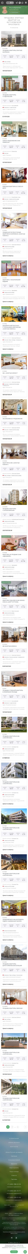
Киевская (6, 107)
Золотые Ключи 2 (16, 244)
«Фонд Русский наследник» (14, 1152)
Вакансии (14, 1163)
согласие (19, 1246)
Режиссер (14, 151)
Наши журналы (14, 1167)
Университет (19, 339)
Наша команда (14, 1171)
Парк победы (7, 61)
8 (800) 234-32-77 (14, 1242)
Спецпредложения (14, 1160)
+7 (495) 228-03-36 (14, 1197)
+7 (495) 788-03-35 (14, 1184)
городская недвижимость (14, 1186)
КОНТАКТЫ (14, 1146)
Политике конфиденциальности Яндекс (17, 1228)
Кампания (14, 1156)
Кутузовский (15, 105)
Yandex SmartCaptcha (19, 1227)
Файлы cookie (14, 1233)
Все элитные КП (14, 1206)
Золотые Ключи (16, 382)
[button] (3, 39)
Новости (14, 1175)
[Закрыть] (26, 7)
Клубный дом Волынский (18, 519)
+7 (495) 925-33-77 (14, 1191)
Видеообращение (15, 7)
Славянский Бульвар (14, 199)
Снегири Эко (15, 746)
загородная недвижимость (14, 1193)
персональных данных (14, 1247)
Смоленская (19, 975)
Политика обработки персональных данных (14, 1231)
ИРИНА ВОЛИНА (14, 1142)
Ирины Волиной (13, 10)
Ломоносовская (13, 657)
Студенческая (12, 107)
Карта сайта (7, 1205)
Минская (6, 153)
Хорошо (14, 1251)
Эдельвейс (14, 290)
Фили (14, 930)
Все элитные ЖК (19, 1205)
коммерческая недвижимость (14, 1200)
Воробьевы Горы (16, 197)
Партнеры (14, 1179)
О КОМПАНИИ (14, 1138)
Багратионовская (8, 930)
